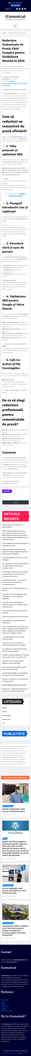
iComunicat (15, 16)
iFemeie (3, 1008)
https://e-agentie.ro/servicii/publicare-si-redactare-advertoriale (14, 83)
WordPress (6, 1053)
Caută (7, 491)
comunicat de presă (16, 137)
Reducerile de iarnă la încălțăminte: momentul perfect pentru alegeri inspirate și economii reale (15, 605)
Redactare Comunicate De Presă (17, 33)
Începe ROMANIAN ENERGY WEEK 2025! (14, 685)
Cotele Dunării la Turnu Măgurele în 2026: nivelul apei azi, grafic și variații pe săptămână (14, 596)
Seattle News (15, 1053)
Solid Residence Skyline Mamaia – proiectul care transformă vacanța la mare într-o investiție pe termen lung (15, 574)
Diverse (4, 711)
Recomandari (6, 719)
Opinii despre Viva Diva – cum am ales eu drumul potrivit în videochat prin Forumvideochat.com (14, 582)
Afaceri (4, 708)
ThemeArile (24, 1053)
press (3, 814)
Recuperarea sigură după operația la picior (15, 617)
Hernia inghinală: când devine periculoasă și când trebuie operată (14, 890)
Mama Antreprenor (7, 1011)
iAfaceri (3, 1004)
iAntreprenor (5, 1006)
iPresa (3, 1002)
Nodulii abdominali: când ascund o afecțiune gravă (13, 810)
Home (4, 33)
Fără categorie (6, 715)
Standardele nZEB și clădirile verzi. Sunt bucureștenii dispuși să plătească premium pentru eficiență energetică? (15, 552)
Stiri (3, 723)
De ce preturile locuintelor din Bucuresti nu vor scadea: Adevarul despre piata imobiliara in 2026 (15, 566)
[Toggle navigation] (15, 26)
